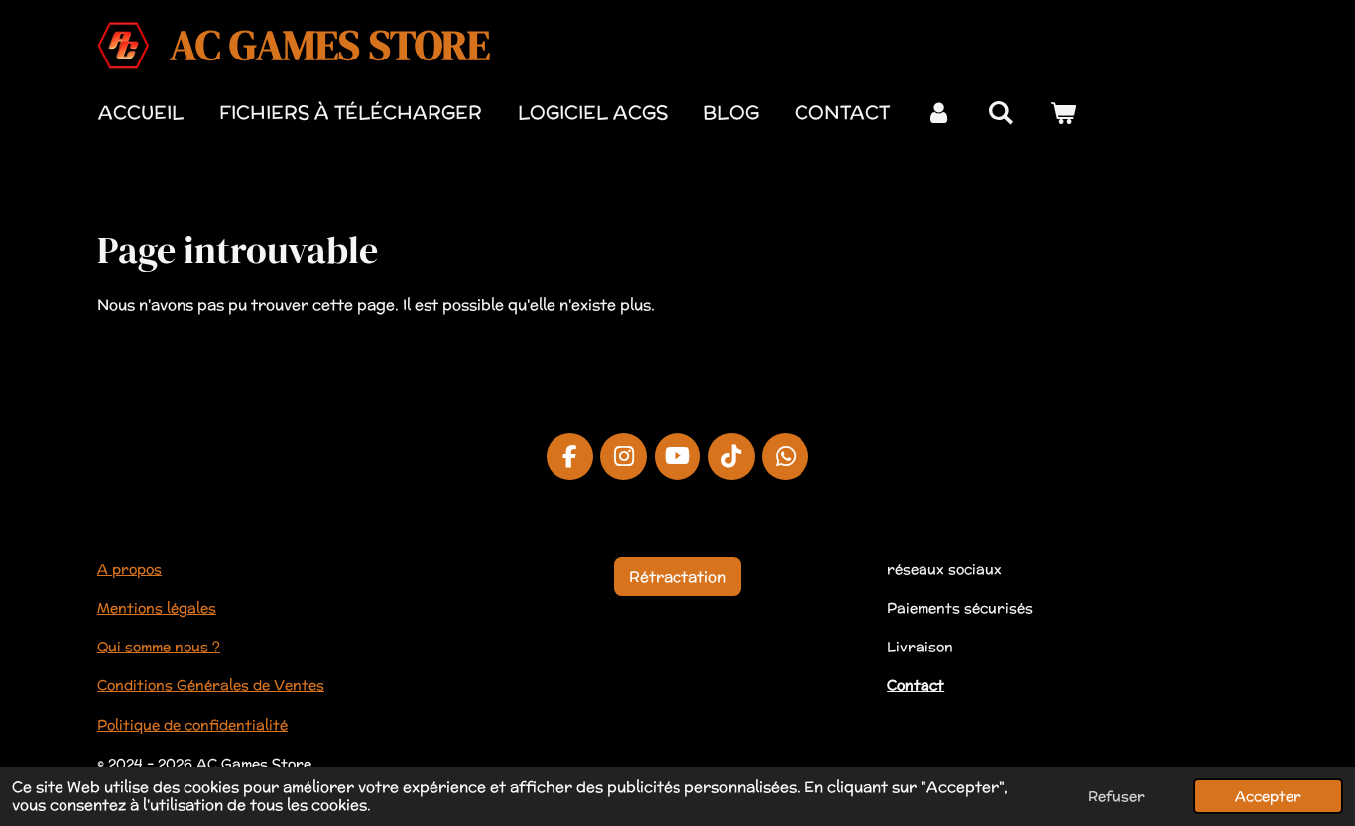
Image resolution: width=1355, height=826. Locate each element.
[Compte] (939, 112)
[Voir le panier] (1063, 112)
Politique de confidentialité (192, 725)
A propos (129, 569)
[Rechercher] (1001, 112)
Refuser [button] (1116, 796)
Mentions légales (156, 608)
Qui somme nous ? (158, 646)
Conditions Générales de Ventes (210, 685)
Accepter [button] (1268, 796)
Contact (915, 685)
